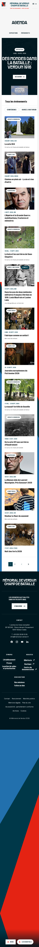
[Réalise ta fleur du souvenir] (19, 499)
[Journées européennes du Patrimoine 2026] (19, 354)
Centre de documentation (28, 668)
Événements (25, 33)
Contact (7, 699)
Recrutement (16, 699)
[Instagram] (17, 642)
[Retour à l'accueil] (4, 4)
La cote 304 (10, 144)
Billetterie (28, 660)
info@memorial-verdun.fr (19, 637)
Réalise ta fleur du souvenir (17, 516)
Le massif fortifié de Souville (17, 406)
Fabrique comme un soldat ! (17, 335)
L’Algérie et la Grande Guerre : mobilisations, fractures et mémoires (18, 218)
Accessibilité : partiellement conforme (19, 707)
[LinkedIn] (27, 642)
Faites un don (19, 685)
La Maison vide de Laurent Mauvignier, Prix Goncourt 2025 (18, 481)
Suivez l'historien (29, 110)
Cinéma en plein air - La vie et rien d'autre (19, 180)
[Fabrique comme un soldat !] (19, 319)
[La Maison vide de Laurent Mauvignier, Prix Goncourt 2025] (19, 463)
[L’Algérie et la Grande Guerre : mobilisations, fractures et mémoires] (19, 199)
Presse (9, 663)
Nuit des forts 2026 (13, 551)
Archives (16, 711)
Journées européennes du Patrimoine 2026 (16, 372)
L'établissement (9, 660)
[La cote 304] (19, 127)
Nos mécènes (19, 682)
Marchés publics (29, 699)
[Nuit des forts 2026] (19, 535)
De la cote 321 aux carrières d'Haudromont (17, 443)
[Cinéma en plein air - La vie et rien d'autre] (19, 163)
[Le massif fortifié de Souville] (19, 390)
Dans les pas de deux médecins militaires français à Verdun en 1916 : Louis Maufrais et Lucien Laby (18, 296)
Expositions (13, 33)
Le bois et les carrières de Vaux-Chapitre (18, 255)
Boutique (27, 664)
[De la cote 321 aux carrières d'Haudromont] (19, 425)
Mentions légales (14, 703)
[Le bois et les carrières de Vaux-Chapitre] (19, 237)
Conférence (11, 110)
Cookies (23, 711)
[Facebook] (11, 642)
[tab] (11, 941)
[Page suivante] (28, 564)
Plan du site (26, 703)
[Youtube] (22, 642)
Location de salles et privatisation (9, 667)
